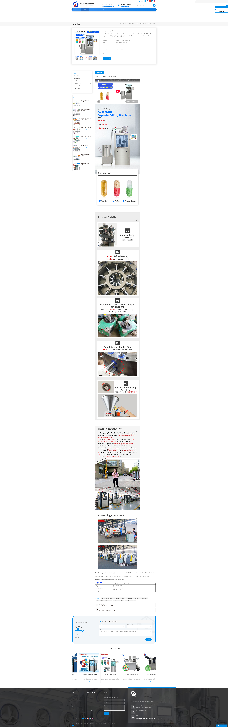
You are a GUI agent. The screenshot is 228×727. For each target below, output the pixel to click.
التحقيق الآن (106, 58)
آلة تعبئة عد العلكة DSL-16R (86, 136)
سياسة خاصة (113, 723)
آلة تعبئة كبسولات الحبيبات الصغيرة (127, 598)
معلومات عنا (129, 9)
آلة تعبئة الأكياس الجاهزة (78, 88)
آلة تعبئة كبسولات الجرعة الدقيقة (141, 598)
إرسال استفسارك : (103, 629)
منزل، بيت (77, 9)
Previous (70, 667)
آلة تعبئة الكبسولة (89, 708)
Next (157, 667)
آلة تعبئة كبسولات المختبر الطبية (119, 600)
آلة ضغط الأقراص (77, 78)
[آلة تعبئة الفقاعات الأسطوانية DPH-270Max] (77, 121)
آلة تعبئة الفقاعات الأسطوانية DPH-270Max (86, 119)
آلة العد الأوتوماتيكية (77, 83)
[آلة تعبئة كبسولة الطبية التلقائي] (146, 662)
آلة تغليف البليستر (77, 80)
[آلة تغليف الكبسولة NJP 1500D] (77, 166)
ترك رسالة (221, 725)
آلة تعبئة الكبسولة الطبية (131, 600)
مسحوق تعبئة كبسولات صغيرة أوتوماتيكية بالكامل (110, 598)
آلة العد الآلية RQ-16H (85, 145)
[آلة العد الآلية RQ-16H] (77, 148)
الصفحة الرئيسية (74, 695)
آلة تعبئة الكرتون (77, 86)
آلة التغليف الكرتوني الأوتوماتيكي (92, 710)
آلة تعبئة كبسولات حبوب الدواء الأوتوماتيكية (104, 600)
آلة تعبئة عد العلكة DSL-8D (86, 127)
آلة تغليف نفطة (89, 695)
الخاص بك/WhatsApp (104, 624)
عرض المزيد (83, 103)
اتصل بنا (138, 9)
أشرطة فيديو (93, 9)
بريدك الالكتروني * (130, 624)
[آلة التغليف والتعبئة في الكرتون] (77, 103)
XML (109, 723)
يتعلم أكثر (82, 681)
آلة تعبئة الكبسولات (129, 23)
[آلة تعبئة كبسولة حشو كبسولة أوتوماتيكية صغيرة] (104, 662)
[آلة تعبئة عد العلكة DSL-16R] (77, 139)
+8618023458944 (125, 6)
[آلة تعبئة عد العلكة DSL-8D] (77, 130)
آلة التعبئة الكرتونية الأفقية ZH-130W (85, 110)
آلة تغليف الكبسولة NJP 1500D (85, 164)
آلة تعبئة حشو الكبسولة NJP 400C (111, 621)
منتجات (85, 9)
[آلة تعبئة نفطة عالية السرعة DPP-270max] (77, 157)
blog (113, 9)
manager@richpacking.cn (108, 6)
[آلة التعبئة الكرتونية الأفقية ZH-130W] (77, 112)
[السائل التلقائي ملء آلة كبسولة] (83, 662)
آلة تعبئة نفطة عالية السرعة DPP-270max (86, 155)
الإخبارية (120, 9)
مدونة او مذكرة (100, 723)
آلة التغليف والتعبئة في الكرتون (85, 101)
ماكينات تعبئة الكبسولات (138, 23)
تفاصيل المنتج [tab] (99, 72)
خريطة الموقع (105, 723)
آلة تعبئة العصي (76, 91)
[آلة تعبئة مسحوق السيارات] (125, 662)
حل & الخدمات (104, 9)
